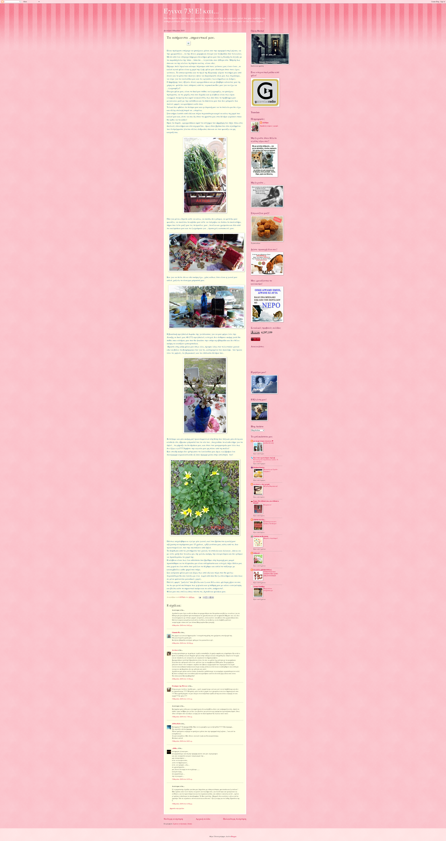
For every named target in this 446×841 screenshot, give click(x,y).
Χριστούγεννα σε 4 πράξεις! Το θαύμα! (269, 522)
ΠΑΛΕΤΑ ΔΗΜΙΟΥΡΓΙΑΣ (262, 570)
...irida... (174, 748)
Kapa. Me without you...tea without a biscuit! (266, 502)
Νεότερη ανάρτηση (173, 818)
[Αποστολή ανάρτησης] (199, 597)
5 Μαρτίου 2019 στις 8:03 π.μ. (182, 741)
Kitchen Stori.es (258, 467)
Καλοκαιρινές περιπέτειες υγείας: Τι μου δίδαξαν (265, 461)
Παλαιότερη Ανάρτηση (234, 818)
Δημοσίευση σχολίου (177, 808)
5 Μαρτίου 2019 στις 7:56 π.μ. (182, 717)
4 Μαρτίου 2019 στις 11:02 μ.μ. (182, 679)
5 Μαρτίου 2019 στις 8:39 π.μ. (182, 779)
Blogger (233, 836)
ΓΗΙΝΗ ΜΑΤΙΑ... (259, 519)
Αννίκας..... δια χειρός (261, 484)
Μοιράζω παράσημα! (270, 538)
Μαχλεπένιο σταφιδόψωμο (268, 589)
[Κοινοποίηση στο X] (208, 597)
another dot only (268, 443)
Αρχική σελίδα (203, 818)
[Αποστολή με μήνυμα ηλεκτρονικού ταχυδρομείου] (204, 597)
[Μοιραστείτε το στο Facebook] (210, 597)
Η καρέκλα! (267, 505)
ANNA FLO (176, 724)
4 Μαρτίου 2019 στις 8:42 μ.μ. (182, 625)
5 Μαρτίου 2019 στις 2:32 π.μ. (182, 699)
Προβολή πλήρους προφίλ (269, 126)
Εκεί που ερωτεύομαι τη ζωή (264, 458)
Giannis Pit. (176, 632)
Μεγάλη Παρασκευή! (270, 486)
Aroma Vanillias (259, 586)
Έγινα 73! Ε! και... (191, 10)
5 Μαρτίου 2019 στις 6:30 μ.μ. (182, 804)
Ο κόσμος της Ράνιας (180, 686)
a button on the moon (260, 536)
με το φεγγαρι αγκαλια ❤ (263, 441)
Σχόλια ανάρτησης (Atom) (182, 824)
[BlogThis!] (206, 597)
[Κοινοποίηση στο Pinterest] (213, 597)
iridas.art (256, 553)
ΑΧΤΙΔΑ (265, 123)
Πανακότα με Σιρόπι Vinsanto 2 (270, 470)
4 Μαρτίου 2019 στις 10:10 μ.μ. (182, 643)
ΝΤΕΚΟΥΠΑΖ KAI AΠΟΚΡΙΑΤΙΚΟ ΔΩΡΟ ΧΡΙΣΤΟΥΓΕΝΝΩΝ (270, 574)
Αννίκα (175, 650)
